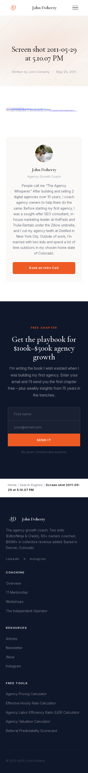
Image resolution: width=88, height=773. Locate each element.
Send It (44, 440)
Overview (13, 583)
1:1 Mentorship (17, 592)
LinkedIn (13, 559)
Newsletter (14, 648)
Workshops (14, 602)
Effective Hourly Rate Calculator (31, 703)
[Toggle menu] (75, 7)
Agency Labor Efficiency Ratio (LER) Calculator (42, 712)
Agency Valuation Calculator (28, 721)
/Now (10, 657)
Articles (11, 639)
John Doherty (44, 7)
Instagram (38, 559)
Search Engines (31, 485)
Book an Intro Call (44, 268)
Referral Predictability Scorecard (31, 731)
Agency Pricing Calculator (26, 694)
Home (12, 485)
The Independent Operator (26, 611)
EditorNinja (15, 536)
